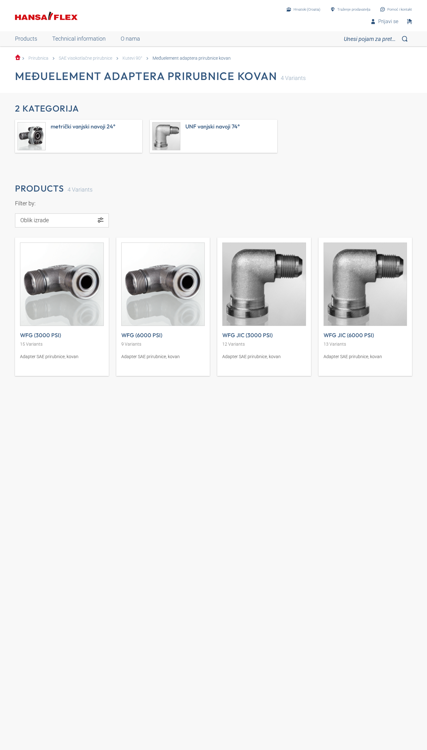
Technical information (79, 38)
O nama (130, 38)
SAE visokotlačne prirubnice (85, 58)
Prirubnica (38, 58)
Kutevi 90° (132, 58)
